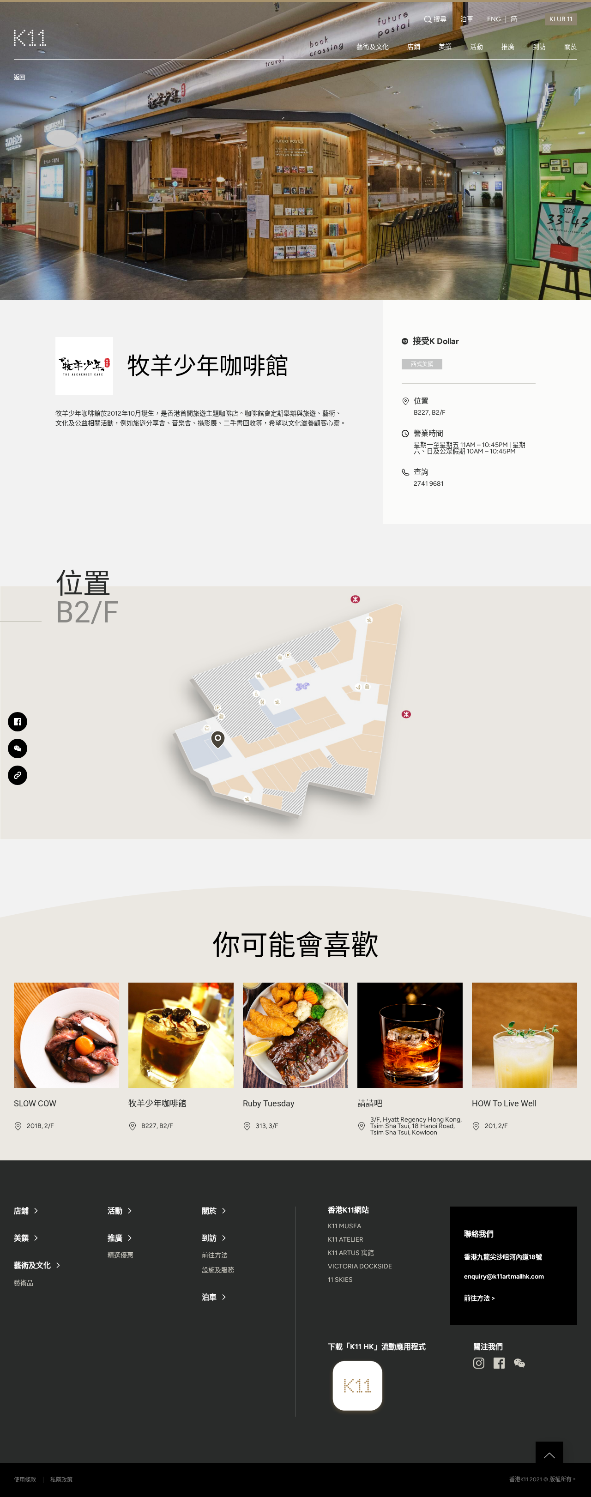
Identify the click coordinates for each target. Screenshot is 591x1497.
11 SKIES (340, 1280)
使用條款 (25, 1480)
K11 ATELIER (345, 1239)
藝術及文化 (372, 46)
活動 (476, 46)
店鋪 (413, 46)
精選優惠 (120, 1255)
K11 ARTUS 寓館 (351, 1253)
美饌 (445, 46)
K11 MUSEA (344, 1226)
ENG (494, 19)
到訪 (539, 46)
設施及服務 (218, 1270)
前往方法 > (479, 1298)
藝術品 (23, 1283)
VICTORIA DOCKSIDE (360, 1266)
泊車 (466, 19)
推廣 (507, 46)
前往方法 (215, 1255)
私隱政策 (61, 1480)
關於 (570, 46)
